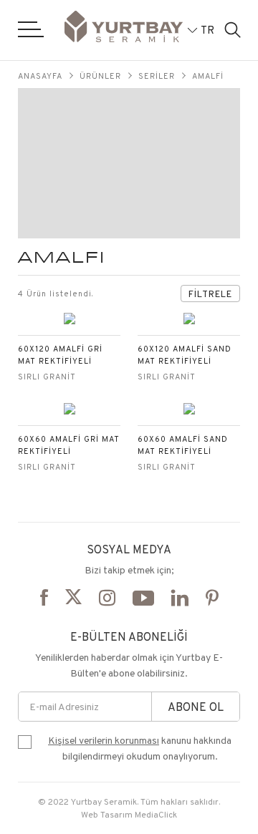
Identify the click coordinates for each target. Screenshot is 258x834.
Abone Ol (196, 706)
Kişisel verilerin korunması (103, 740)
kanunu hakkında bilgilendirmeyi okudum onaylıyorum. (139, 748)
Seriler (156, 76)
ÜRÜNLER (100, 76)
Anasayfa (40, 76)
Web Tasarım (107, 814)
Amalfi (208, 76)
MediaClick (156, 814)
